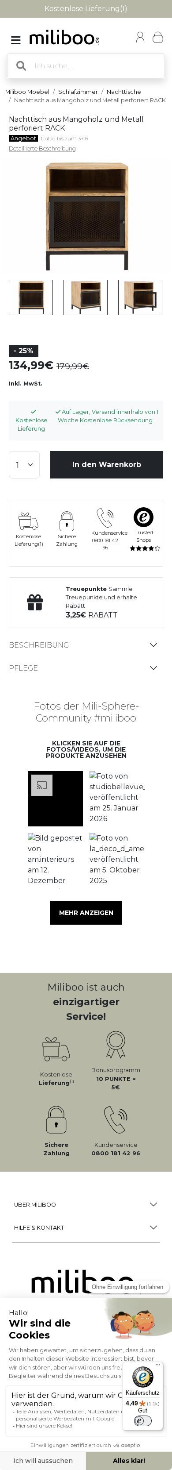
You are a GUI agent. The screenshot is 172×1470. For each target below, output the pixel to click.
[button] (55, 799)
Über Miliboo (35, 1204)
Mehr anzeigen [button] (86, 913)
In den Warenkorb (106, 464)
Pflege (23, 668)
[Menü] (158, 1367)
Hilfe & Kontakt (39, 1227)
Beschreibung (39, 645)
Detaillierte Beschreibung (42, 148)
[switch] (143, 1421)
